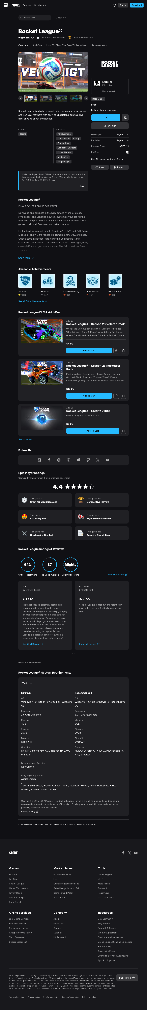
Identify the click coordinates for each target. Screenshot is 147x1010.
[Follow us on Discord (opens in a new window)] (39, 460)
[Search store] (21, 17)
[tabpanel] (73, 721)
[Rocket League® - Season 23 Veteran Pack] (42, 331)
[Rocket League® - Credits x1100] (42, 418)
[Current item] (30, 98)
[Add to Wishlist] (123, 350)
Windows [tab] (27, 683)
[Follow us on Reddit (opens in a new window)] (78, 460)
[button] (53, 258)
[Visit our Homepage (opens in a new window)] (59, 460)
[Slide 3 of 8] (61, 98)
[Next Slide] (86, 98)
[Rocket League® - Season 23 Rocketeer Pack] (42, 373)
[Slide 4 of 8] (76, 98)
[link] (82, 186)
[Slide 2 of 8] (45, 98)
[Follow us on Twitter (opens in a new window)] (98, 460)
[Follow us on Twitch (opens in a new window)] (88, 460)
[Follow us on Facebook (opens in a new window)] (49, 460)
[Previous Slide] (20, 98)
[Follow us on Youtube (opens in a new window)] (108, 460)
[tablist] (73, 683)
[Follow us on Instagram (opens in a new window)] (69, 460)
